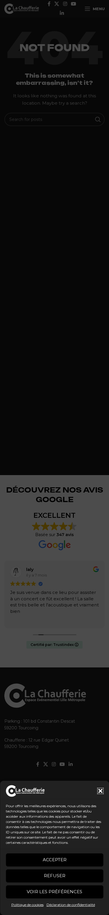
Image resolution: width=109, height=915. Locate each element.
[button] (100, 791)
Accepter (55, 859)
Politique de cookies (27, 905)
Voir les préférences (54, 891)
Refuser (54, 875)
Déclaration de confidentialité (71, 905)
